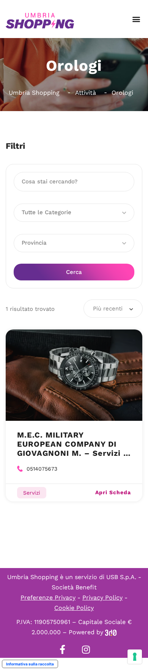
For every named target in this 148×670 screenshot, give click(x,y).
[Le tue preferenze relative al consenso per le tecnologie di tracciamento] (135, 656)
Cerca (74, 272)
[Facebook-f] (62, 649)
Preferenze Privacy (48, 597)
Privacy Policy (102, 597)
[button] (136, 19)
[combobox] (113, 308)
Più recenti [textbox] (108, 308)
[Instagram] (85, 649)
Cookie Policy (74, 607)
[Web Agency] (111, 632)
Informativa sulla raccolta (30, 664)
